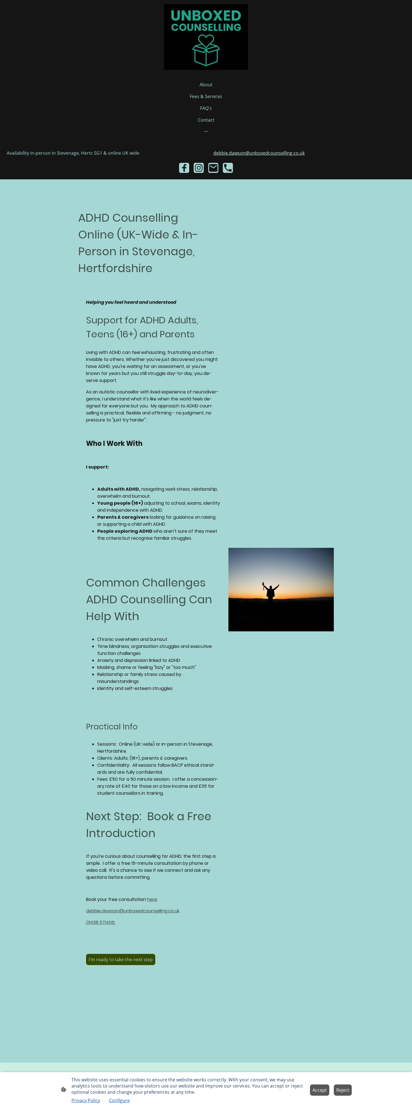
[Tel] (228, 168)
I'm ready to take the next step (121, 959)
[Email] (213, 168)
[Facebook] (184, 168)
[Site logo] (206, 37)
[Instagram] (199, 168)
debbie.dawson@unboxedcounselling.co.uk (259, 153)
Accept (320, 1090)
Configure (119, 1100)
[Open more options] (206, 131)
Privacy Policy (85, 1100)
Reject (342, 1090)
